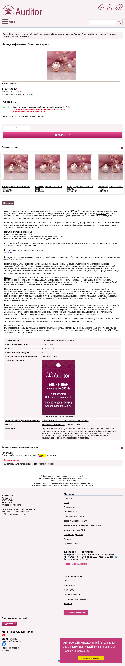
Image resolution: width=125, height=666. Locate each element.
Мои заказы (69, 585)
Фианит (7, 277)
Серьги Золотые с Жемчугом (16, 36)
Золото (94, 34)
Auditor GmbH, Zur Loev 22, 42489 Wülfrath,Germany (65, 420)
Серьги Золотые (107, 34)
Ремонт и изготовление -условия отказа (82, 525)
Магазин (86, 34)
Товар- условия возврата (75, 521)
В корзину (62, 135)
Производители (71, 544)
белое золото (49, 307)
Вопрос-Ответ (70, 512)
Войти (67, 581)
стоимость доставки (78, 478)
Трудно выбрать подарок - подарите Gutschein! (23, 116)
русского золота (62, 211)
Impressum (13, 514)
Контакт (23, 514)
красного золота (28, 289)
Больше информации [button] (76, 651)
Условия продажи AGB (74, 530)
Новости (68, 603)
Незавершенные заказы (75, 599)
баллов (42, 455)
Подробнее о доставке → (77, 564)
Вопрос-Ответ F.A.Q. (73, 594)
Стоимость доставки (73, 534)
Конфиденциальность (74, 516)
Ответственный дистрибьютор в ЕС (22, 420)
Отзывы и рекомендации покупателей (20, 447)
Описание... (9, 101)
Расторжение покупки (76, 612)
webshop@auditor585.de (53, 425)
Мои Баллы (69, 590)
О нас (66, 502)
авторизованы (26, 464)
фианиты (50, 236)
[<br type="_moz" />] (17, 167)
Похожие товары (10, 147)
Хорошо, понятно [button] (91, 658)
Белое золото (10, 305)
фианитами (101, 213)
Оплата (67, 539)
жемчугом (18, 264)
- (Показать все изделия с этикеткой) (59, 416)
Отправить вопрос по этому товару (58, 340)
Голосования (70, 507)
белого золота (105, 312)
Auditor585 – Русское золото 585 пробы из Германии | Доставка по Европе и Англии (41, 34)
